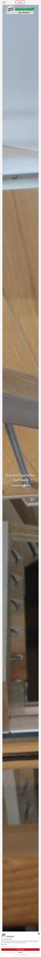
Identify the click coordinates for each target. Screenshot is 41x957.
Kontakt (20, 2)
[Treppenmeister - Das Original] (20, 10)
